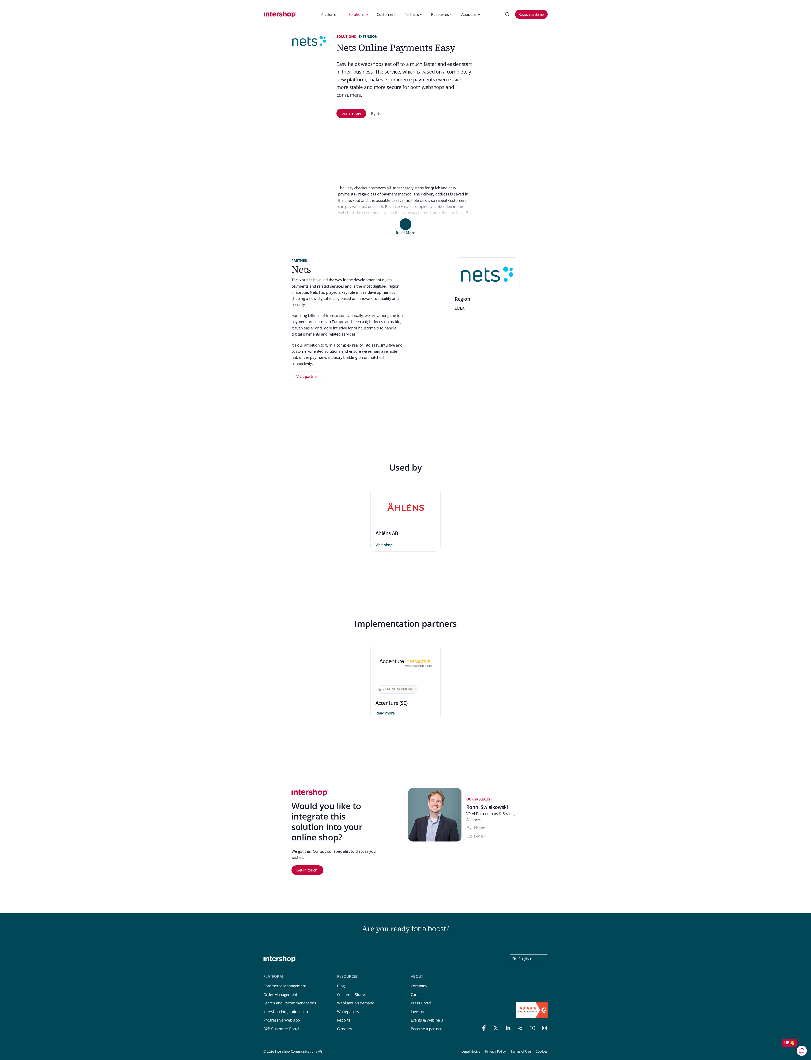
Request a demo (531, 14)
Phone (479, 827)
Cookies (542, 1051)
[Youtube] (531, 1028)
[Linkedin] (507, 1028)
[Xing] (519, 1028)
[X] (495, 1028)
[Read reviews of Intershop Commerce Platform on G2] (532, 1010)
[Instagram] (542, 1028)
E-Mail (479, 836)
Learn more (351, 113)
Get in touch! (307, 870)
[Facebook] (483, 1028)
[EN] (280, 14)
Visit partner (307, 376)
